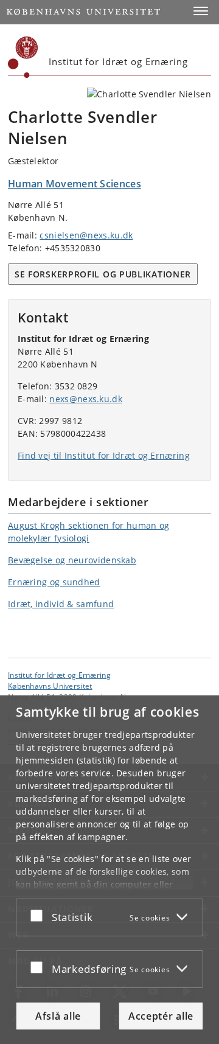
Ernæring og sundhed (54, 582)
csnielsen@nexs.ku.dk (86, 235)
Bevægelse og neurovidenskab (72, 560)
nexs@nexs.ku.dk (85, 399)
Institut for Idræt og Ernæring (59, 675)
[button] (201, 11)
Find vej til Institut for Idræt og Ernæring (104, 455)
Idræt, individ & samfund (61, 604)
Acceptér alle (160, 1016)
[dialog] (109, 869)
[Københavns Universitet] (23, 57)
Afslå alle (58, 1016)
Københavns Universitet (50, 686)
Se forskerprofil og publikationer (103, 274)
